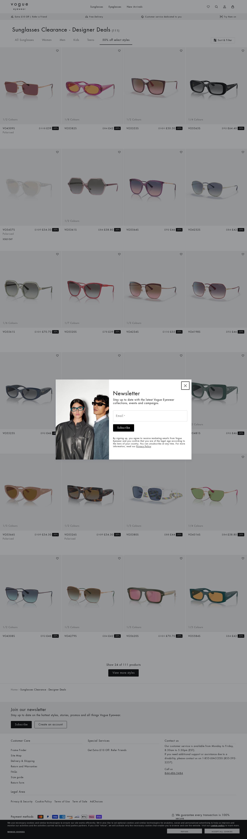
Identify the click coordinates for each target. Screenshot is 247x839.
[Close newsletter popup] (185, 385)
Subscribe (123, 427)
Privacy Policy (143, 446)
